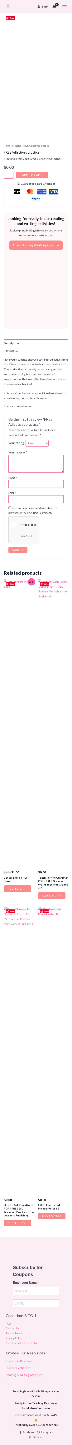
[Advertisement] (36, 289)
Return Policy (14, 1333)
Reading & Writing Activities (24, 1375)
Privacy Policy (14, 1338)
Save (12, 18)
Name (12, 477)
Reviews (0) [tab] (11, 350)
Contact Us (12, 1328)
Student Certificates (18, 1368)
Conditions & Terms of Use (21, 1343)
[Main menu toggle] (64, 6)
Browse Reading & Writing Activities (36, 245)
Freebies (16, 145)
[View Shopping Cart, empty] (54, 7)
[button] (8, 6)
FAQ (8, 1323)
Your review (17, 452)
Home (7, 145)
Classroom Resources (19, 1361)
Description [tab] (11, 343)
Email (12, 492)
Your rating (16, 443)
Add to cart (32, 175)
